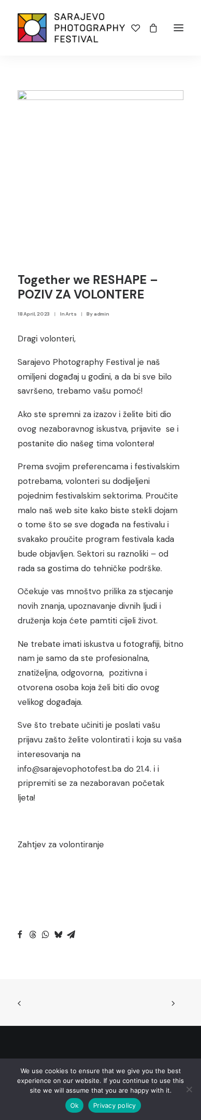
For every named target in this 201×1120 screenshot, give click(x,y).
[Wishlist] (131, 27)
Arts (70, 314)
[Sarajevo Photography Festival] (71, 27)
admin (101, 314)
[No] (189, 1089)
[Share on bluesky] (58, 934)
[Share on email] (71, 934)
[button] (178, 28)
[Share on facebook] (20, 934)
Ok (74, 1105)
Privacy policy (114, 1105)
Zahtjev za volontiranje (61, 844)
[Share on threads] (33, 934)
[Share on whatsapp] (45, 934)
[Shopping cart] (149, 27)
